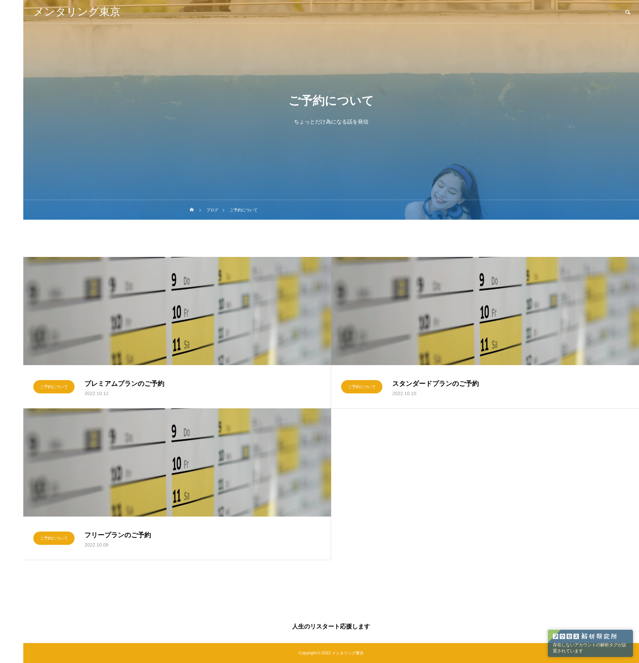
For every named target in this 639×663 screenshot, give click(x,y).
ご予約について (54, 386)
